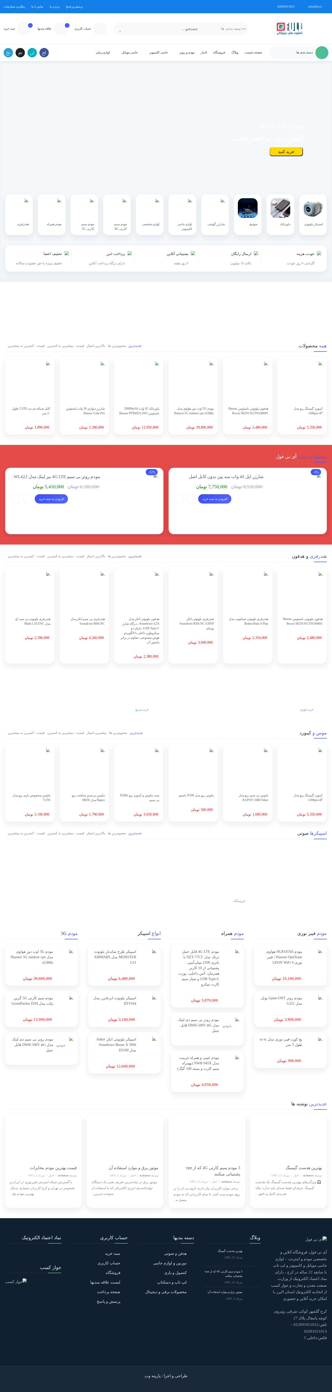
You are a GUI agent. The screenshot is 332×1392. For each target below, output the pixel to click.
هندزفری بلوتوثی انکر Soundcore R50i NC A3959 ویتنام (196, 623)
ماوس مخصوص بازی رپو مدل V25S (31, 798)
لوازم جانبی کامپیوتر (184, 226)
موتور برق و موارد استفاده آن (133, 1168)
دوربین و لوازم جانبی (170, 1263)
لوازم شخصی (151, 224)
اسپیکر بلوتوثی (313, 224)
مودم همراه (54, 224)
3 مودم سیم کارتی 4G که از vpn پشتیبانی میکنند (213, 1171)
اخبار (296, 1175)
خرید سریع (142, 709)
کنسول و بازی (175, 1273)
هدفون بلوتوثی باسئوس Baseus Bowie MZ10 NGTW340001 (248, 411)
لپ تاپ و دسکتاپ (172, 1282)
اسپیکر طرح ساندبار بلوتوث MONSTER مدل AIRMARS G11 (115, 957)
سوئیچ (254, 224)
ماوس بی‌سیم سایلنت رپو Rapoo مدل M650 (88, 798)
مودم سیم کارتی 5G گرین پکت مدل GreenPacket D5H (32, 1000)
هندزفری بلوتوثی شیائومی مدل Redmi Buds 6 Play (248, 621)
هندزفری (23, 224)
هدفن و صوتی (175, 1253)
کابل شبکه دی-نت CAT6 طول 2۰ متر (31, 411)
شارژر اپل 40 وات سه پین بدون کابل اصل (226, 476)
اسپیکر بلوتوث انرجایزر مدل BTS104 (114, 1000)
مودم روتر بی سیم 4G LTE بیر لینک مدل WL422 (57, 476)
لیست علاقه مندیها (105, 1282)
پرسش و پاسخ (108, 1301)
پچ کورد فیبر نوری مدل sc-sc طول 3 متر (281, 1042)
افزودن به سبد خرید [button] (214, 499)
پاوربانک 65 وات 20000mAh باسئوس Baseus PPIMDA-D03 (139, 411)
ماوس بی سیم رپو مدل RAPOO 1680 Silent (253, 798)
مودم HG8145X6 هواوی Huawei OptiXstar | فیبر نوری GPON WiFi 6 (284, 957)
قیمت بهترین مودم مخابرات (53, 1168)
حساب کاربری (109, 1263)
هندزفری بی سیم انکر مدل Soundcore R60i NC (88, 621)
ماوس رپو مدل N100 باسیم (196, 795)
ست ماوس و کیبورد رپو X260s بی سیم (139, 798)
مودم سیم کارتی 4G (120, 226)
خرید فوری (307, 709)
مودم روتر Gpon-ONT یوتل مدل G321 (281, 1000)
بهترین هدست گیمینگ (304, 1168)
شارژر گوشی (216, 224)
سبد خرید (112, 1253)
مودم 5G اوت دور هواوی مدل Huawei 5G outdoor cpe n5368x (194, 411)
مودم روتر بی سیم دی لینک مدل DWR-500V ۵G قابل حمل (198, 1025)
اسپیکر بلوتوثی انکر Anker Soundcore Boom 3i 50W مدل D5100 (116, 1044)
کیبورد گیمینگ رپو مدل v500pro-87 (308, 411)
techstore (308, 1175)
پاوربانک (285, 224)
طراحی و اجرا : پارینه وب (166, 1376)
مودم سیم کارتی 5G (87, 226)
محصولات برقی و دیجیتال (166, 1292)
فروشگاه (239, 901)
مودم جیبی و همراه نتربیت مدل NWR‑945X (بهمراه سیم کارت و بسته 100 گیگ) (198, 1063)
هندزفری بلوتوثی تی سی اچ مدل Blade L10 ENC (32, 621)
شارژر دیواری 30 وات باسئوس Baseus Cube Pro (85, 411)
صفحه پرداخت (108, 1292)
